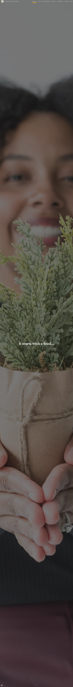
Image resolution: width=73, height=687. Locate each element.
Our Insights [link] (59, 1)
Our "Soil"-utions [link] (46, 1)
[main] (36, 343)
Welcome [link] (34, 1)
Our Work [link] (54, 1)
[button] (72, 1)
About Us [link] (39, 1)
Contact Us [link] (67, 1)
